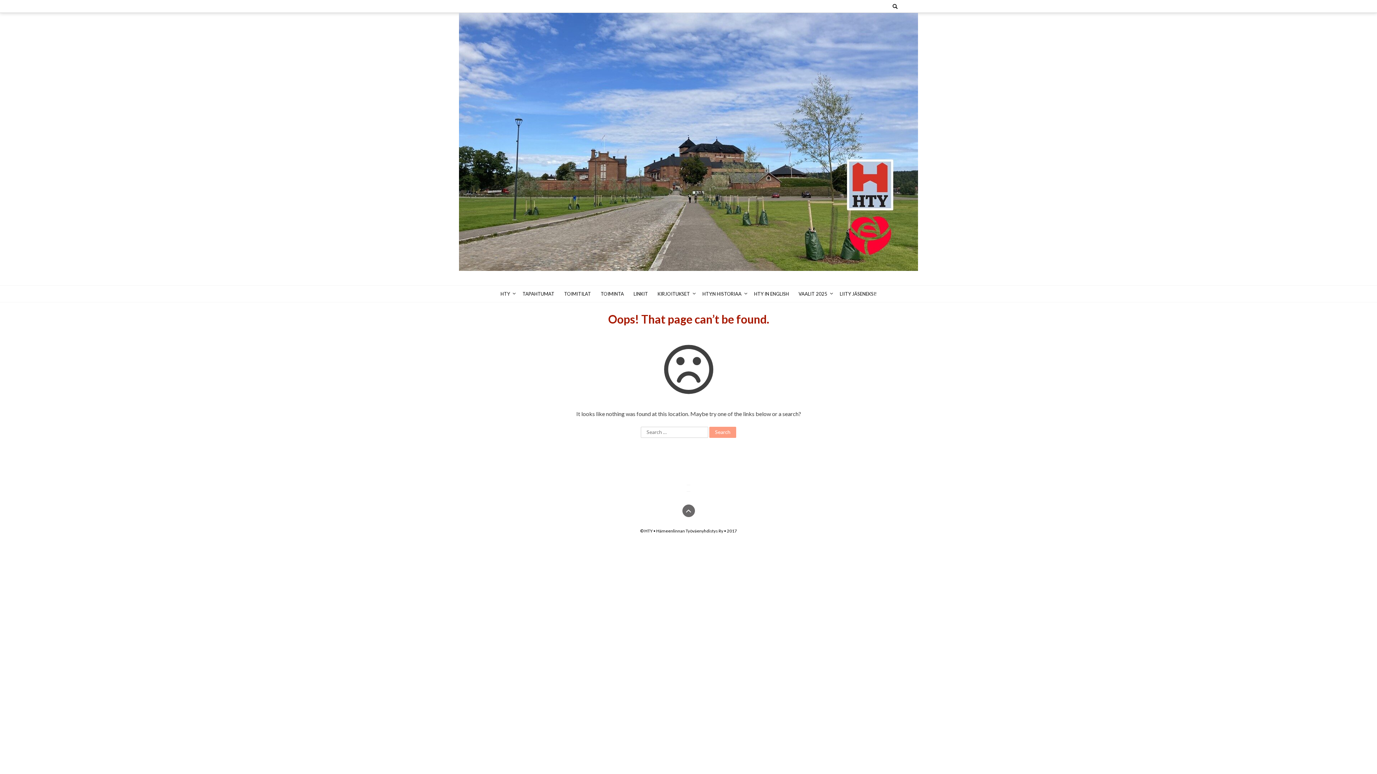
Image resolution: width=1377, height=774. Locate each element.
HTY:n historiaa (722, 294)
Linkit (641, 294)
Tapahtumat (538, 294)
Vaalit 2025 (813, 294)
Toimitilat (577, 294)
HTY (505, 294)
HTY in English (771, 294)
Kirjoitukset (674, 294)
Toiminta (612, 294)
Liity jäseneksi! (858, 294)
